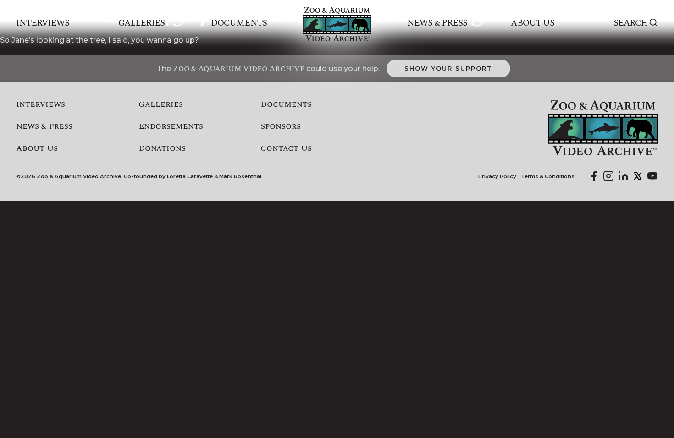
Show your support (448, 68)
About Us (532, 23)
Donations (162, 148)
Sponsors (280, 126)
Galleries (141, 23)
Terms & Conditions (548, 176)
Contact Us (286, 148)
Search (630, 23)
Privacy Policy (497, 176)
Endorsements (170, 126)
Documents (238, 23)
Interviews (43, 23)
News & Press (437, 23)
